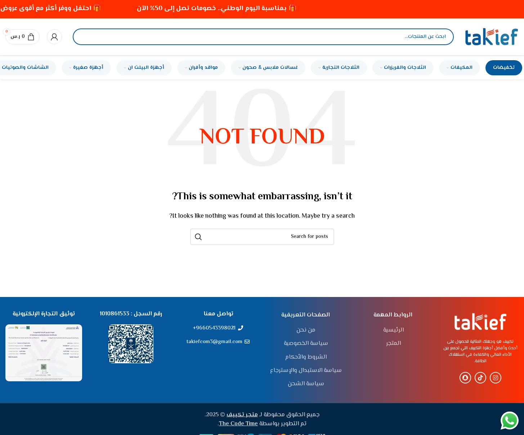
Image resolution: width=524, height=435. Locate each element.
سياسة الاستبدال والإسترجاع (306, 371)
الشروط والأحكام (306, 357)
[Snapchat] (465, 377)
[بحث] (84, 36)
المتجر (393, 344)
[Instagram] (495, 377)
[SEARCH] (198, 236)
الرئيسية (393, 330)
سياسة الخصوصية (306, 344)
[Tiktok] (480, 377)
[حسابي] (54, 37)
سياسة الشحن (306, 384)
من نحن (305, 330)
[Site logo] (492, 36)
